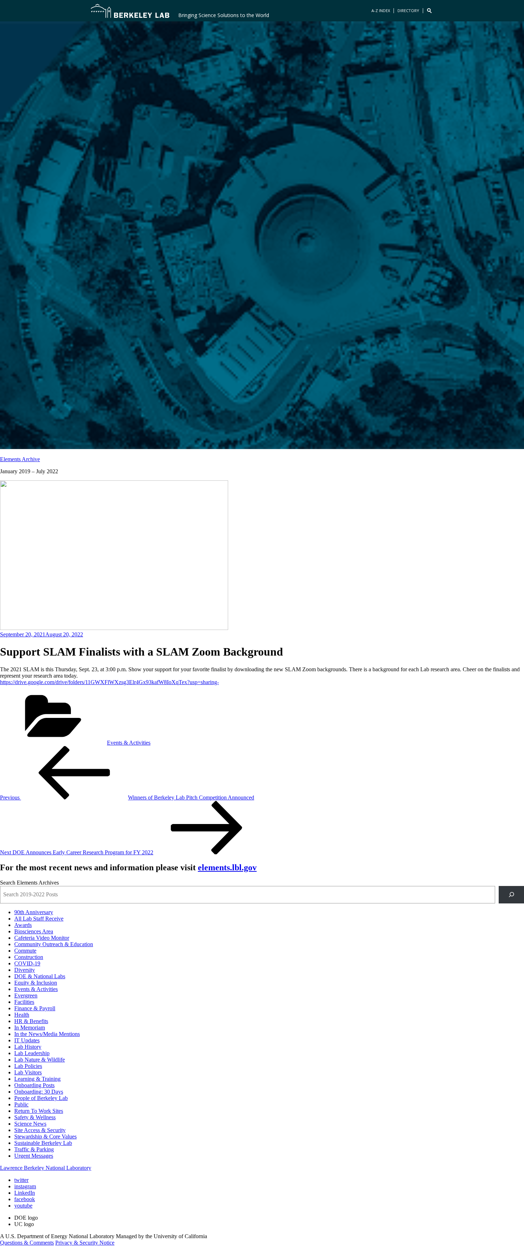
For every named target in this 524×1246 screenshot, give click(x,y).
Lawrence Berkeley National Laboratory (45, 1168)
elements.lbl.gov (227, 867)
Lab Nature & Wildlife (39, 1060)
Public (21, 1104)
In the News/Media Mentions (47, 1034)
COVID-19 (27, 963)
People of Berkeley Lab (41, 1098)
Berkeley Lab (130, 10)
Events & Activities (128, 743)
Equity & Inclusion (35, 983)
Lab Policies (28, 1066)
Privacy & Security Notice (84, 1243)
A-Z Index (380, 10)
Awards (23, 925)
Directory (408, 10)
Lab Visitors (28, 1072)
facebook (24, 1199)
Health (21, 1015)
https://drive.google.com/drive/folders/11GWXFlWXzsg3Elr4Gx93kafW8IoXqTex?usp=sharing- (109, 682)
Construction (28, 957)
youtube (23, 1206)
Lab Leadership (32, 1053)
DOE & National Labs (39, 976)
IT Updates (27, 1040)
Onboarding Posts (34, 1085)
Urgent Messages (33, 1156)
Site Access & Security (40, 1130)
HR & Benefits (31, 1021)
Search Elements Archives (29, 883)
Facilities (24, 1002)
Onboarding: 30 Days (38, 1092)
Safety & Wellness (35, 1117)
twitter (21, 1180)
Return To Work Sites (38, 1111)
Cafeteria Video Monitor (41, 938)
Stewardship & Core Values (45, 1136)
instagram (25, 1186)
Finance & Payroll (34, 1008)
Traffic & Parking (34, 1149)
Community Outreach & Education (53, 944)
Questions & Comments (27, 1243)
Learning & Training (37, 1079)
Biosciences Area (33, 931)
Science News (30, 1124)
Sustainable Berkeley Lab (43, 1143)
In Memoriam (29, 1028)
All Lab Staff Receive (38, 919)
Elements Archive (20, 459)
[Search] (511, 894)
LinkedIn (24, 1193)
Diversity (24, 970)
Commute (25, 951)
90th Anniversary (33, 912)
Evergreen (25, 995)
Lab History (27, 1047)
